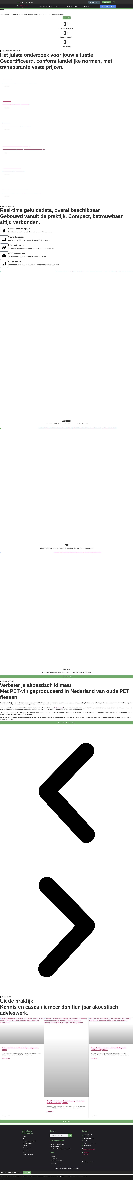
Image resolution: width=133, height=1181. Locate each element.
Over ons (85, 6)
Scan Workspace (45, 6)
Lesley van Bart (58, 707)
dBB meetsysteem (71, 6)
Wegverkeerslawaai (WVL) (29, 1141)
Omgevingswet (26, 1147)
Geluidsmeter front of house (57, 1144)
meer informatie (18, 1172)
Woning (25, 1145)
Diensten (58, 6)
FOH (67, 545)
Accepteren (27, 1172)
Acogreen (88, 1162)
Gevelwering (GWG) (28, 1143)
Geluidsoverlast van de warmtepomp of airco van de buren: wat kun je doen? (66, 1102)
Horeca (66, 669)
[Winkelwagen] (114, 2)
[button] (66, 793)
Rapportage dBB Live (56, 1163)
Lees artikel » (6, 1058)
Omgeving (66, 421)
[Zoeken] (70, 1135)
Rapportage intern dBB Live (57, 1160)
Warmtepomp (26, 1150)
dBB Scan (53, 1156)
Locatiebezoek (54, 1158)
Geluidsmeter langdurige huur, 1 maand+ (61, 1148)
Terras (24, 1138)
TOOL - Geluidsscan (28, 1154)
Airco (24, 1152)
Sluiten (2, 1179)
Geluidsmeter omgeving (56, 1146)
